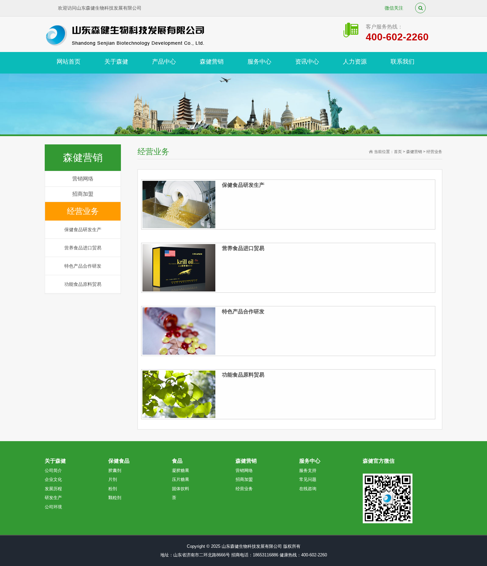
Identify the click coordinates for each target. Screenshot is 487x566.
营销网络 (82, 178)
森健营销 (212, 61)
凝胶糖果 (180, 470)
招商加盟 (82, 194)
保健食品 (119, 461)
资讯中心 (307, 61)
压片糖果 (180, 479)
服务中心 (259, 61)
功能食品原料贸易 (82, 284)
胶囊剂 (114, 470)
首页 (398, 151)
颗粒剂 (114, 497)
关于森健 (116, 61)
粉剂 (112, 488)
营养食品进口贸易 (82, 247)
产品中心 (164, 61)
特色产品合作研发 (82, 266)
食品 (177, 461)
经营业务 (83, 211)
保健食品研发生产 (82, 229)
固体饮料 (180, 488)
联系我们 (402, 61)
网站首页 (69, 61)
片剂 (112, 479)
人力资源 (355, 61)
